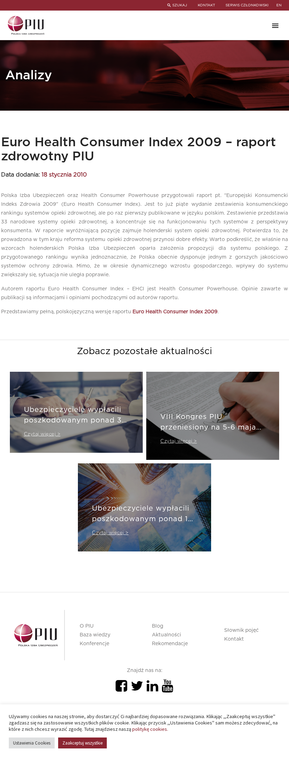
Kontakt (234, 639)
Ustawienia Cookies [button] (31, 743)
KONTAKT (206, 5)
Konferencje (94, 643)
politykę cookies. (150, 729)
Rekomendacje (170, 643)
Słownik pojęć (241, 630)
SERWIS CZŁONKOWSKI (247, 5)
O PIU (87, 626)
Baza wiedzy (95, 634)
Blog (157, 626)
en (279, 5)
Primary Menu (275, 25)
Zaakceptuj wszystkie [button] (82, 743)
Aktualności (166, 634)
